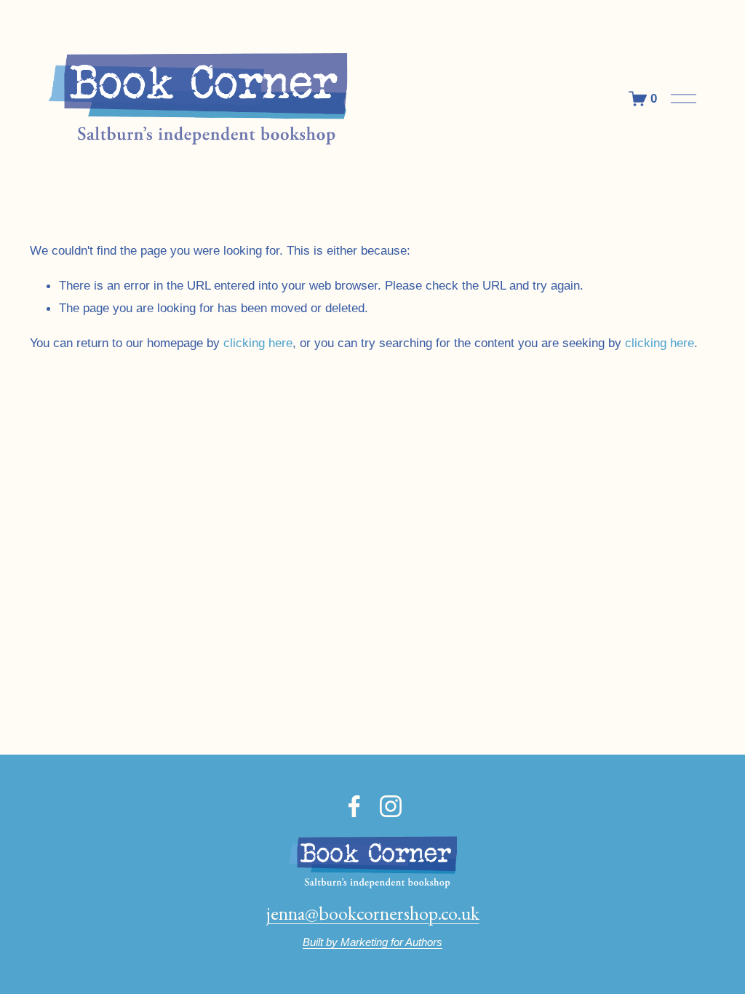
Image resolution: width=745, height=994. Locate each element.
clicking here (257, 342)
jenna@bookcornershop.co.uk (372, 913)
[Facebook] (354, 806)
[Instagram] (390, 806)
